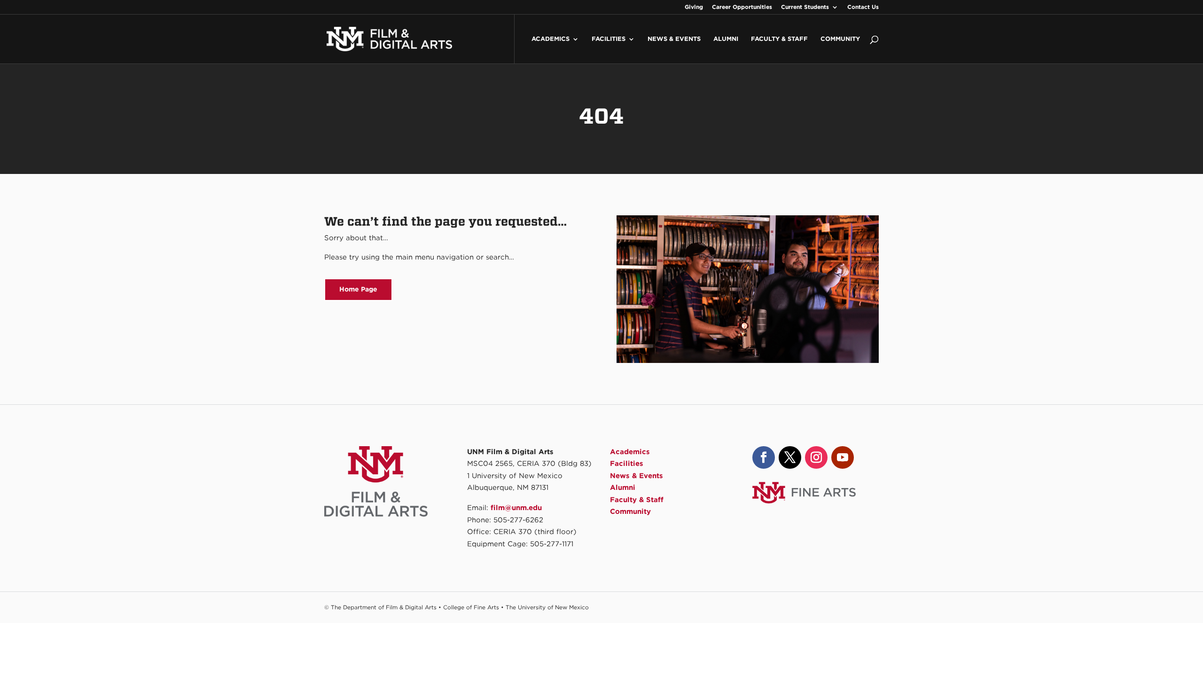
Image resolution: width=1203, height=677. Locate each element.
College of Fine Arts (471, 607)
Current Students (805, 7)
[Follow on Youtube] (842, 457)
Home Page (358, 289)
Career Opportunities (742, 7)
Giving (694, 7)
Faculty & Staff (779, 39)
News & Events (674, 39)
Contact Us (863, 7)
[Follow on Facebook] (763, 457)
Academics (550, 39)
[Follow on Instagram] (816, 457)
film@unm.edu (516, 508)
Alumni (725, 39)
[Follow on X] (790, 457)
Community (840, 39)
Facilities (608, 39)
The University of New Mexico (547, 607)
